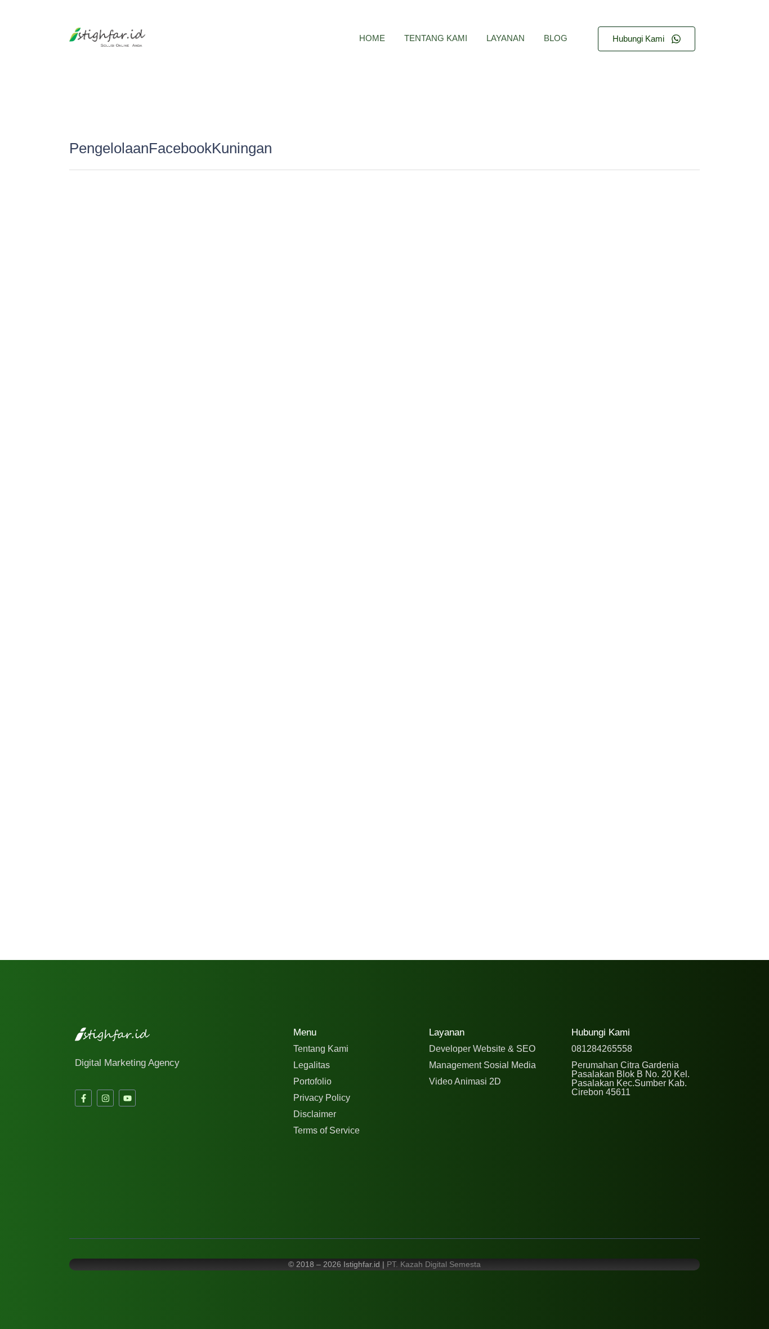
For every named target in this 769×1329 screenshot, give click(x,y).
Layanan (505, 38)
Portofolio (312, 1081)
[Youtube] (127, 1098)
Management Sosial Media (482, 1065)
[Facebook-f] (83, 1098)
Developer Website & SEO (482, 1049)
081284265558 (601, 1049)
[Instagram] (105, 1098)
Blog (555, 38)
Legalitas (311, 1065)
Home (372, 38)
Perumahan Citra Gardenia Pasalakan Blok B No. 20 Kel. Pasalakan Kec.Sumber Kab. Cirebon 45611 (630, 1078)
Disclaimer (314, 1114)
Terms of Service (326, 1130)
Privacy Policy (321, 1098)
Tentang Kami (435, 38)
